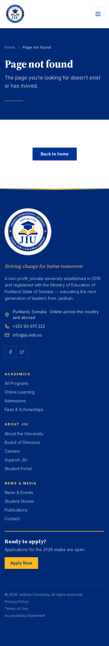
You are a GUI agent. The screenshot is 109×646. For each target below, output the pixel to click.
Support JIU (16, 459)
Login (9, 625)
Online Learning (20, 392)
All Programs (16, 383)
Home (10, 47)
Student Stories (19, 501)
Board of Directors (22, 442)
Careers (12, 451)
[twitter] (22, 352)
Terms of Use (16, 608)
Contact (12, 518)
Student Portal (18, 468)
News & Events (19, 492)
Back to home (55, 153)
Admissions (15, 400)
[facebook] (10, 352)
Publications (16, 509)
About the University (24, 433)
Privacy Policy (16, 601)
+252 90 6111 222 (29, 326)
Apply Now (21, 562)
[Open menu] (98, 14)
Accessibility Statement (25, 615)
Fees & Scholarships (24, 409)
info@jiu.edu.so (27, 334)
